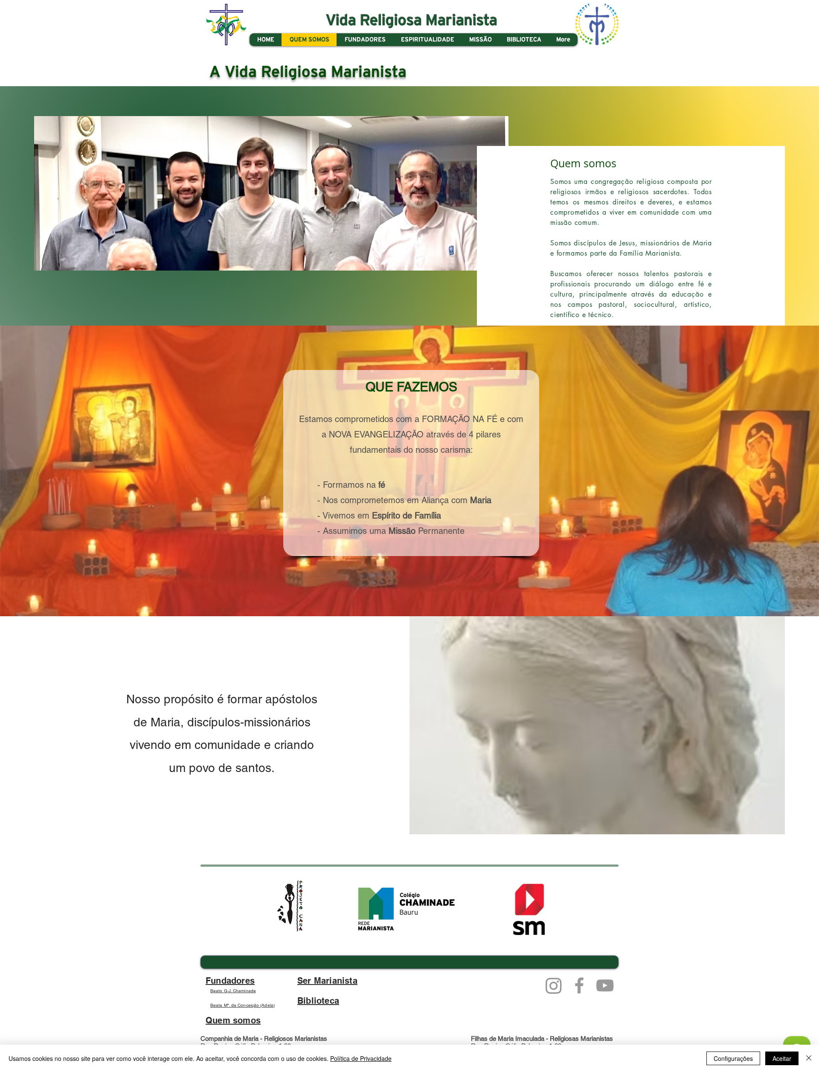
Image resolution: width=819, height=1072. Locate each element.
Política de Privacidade (361, 1058)
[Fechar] (809, 1058)
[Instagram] (553, 985)
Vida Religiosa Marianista (411, 20)
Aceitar (782, 1058)
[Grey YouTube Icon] (605, 985)
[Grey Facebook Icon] (579, 985)
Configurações (733, 1058)
